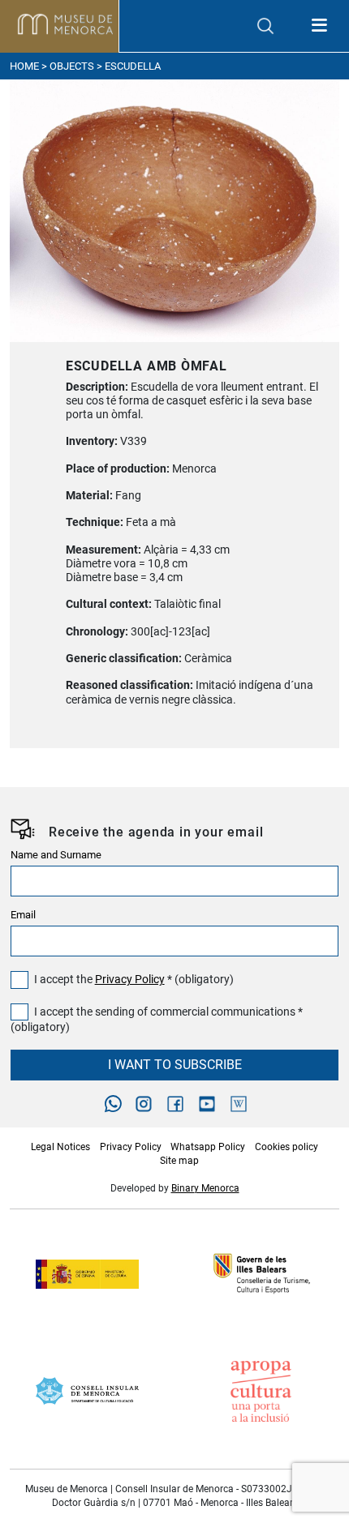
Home (24, 66)
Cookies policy (286, 1147)
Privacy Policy (130, 979)
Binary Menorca (205, 1188)
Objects (72, 66)
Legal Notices (60, 1147)
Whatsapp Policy (207, 1147)
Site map (179, 1160)
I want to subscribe (175, 1064)
